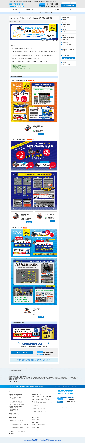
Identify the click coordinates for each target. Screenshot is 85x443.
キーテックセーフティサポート (41, 421)
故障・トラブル (36, 427)
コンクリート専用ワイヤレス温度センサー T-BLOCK (19, 424)
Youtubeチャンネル (37, 434)
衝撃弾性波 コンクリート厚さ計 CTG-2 (16, 420)
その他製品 (12, 433)
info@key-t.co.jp (66, 405)
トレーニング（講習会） (66, 64)
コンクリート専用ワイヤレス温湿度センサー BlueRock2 (19, 427)
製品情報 (15, 9)
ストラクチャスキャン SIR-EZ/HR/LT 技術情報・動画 (42, 398)
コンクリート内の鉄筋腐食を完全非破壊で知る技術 (42, 407)
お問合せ (69, 5)
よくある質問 (56, 9)
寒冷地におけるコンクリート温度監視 (39, 408)
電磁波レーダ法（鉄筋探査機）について (40, 393)
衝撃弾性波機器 (65, 42)
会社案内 (70, 9)
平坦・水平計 (68, 50)
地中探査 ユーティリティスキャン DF (16, 410)
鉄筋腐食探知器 (65, 39)
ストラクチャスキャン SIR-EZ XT (15, 397)
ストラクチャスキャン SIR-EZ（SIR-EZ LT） (17, 404)
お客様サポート (43, 9)
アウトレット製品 (65, 55)
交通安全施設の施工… (37, 405)
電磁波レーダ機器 (68, 37)
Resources (68, 2)
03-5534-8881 (52, 4)
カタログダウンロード (37, 415)
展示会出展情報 (36, 422)
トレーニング (64, 29)
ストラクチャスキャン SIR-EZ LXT (16, 402)
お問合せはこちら (69, 58)
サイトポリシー (73, 386)
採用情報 (64, 22)
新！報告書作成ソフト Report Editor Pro (17, 401)
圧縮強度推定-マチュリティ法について (39, 411)
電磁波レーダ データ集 (37, 394)
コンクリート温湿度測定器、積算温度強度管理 (18, 422)
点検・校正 (64, 62)
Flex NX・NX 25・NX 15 (14, 395)
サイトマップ (58, 386)
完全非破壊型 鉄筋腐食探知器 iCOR (16, 414)
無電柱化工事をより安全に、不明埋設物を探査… (41, 403)
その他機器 (64, 53)
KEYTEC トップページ (13, 12)
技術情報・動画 (29, 9)
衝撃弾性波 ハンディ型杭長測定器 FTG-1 (17, 418)
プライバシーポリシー (65, 386)
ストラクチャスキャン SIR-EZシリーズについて (41, 399)
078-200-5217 (52, 6)
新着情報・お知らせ (21, 12)
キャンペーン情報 (36, 419)
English (64, 2)
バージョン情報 (36, 417)
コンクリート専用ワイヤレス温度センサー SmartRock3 (19, 426)
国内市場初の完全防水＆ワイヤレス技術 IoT (40, 410)
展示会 (63, 26)
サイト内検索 (74, 2)
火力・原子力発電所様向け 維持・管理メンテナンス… (42, 402)
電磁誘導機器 (66, 47)
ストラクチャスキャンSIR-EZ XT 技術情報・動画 (42, 396)
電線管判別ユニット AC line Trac (16, 398)
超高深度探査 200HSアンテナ (15, 409)
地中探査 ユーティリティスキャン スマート (17, 407)
